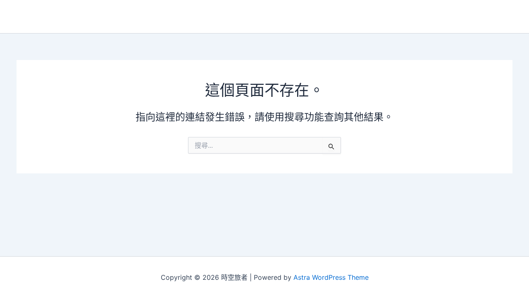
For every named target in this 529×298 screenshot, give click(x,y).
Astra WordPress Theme (331, 277)
